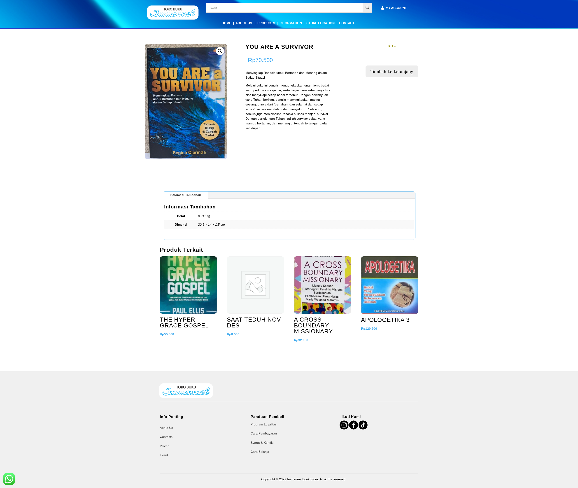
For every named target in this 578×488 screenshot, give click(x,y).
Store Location (320, 23)
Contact (346, 23)
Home (226, 23)
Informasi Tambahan (185, 195)
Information (291, 23)
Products (266, 23)
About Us (244, 23)
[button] (220, 51)
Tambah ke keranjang (392, 71)
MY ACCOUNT (396, 8)
